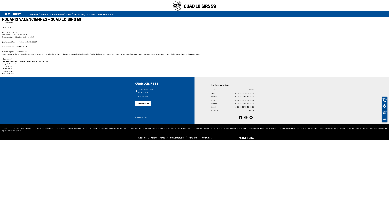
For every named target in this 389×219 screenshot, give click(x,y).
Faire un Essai (79, 14)
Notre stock (91, 14)
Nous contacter (143, 103)
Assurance (205, 138)
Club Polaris (102, 14)
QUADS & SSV (142, 138)
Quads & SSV (45, 14)
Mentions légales (141, 117)
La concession (33, 14)
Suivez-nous (193, 138)
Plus (111, 14)
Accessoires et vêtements (61, 14)
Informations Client (177, 138)
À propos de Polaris (158, 138)
